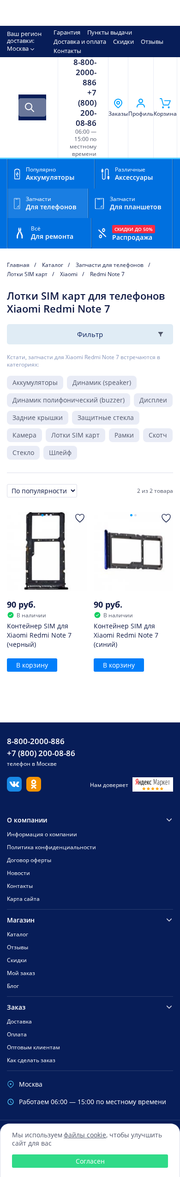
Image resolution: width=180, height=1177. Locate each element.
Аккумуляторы (35, 382)
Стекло (23, 452)
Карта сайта (23, 899)
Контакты (67, 51)
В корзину (32, 665)
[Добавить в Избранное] (80, 518)
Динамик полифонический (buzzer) (68, 400)
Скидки (123, 41)
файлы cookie (85, 1134)
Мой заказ (21, 973)
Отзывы (152, 41)
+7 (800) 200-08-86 (86, 108)
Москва (18, 48)
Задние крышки (37, 417)
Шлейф (60, 452)
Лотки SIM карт (75, 435)
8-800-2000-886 (84, 72)
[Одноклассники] (33, 788)
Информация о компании (42, 834)
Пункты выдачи (109, 32)
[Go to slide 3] (51, 515)
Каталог (17, 934)
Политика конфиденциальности (51, 847)
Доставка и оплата (80, 41)
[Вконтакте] (14, 788)
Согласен (90, 1161)
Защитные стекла (106, 417)
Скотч (158, 435)
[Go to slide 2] (47, 515)
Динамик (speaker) (101, 382)
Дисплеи (153, 400)
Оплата (17, 1034)
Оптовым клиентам (33, 1047)
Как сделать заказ (31, 1060)
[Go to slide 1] (43, 515)
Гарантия (67, 32)
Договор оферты (29, 860)
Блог (13, 986)
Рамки (124, 435)
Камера (24, 435)
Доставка (19, 1021)
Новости (18, 873)
